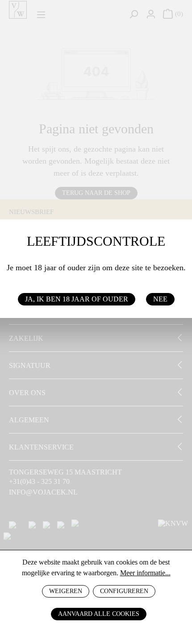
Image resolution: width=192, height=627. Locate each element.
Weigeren (65, 591)
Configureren (124, 591)
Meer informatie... (145, 573)
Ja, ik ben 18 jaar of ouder (76, 299)
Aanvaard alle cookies (98, 613)
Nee (160, 299)
